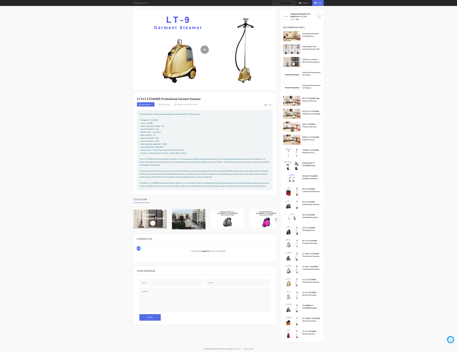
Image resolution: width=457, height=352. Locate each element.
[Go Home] (319, 16)
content (145, 291)
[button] (305, 3)
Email (211, 283)
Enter (150, 317)
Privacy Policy (248, 349)
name (144, 283)
